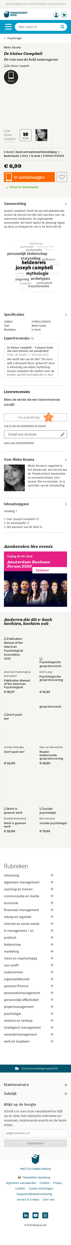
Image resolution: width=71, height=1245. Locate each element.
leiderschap (12, 944)
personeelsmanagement (22, 993)
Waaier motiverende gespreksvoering (51, 755)
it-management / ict (19, 931)
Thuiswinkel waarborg (35, 1177)
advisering (11, 875)
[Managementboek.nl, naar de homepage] (16, 17)
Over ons (48, 1199)
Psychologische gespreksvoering (51, 678)
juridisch (10, 938)
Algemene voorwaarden (21, 1183)
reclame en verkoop (18, 1021)
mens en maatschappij (20, 958)
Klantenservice (16, 1085)
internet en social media (21, 924)
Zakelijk (10, 1093)
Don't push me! (14, 752)
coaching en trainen (18, 889)
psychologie (12, 1014)
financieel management (21, 910)
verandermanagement (20, 1034)
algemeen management (21, 882)
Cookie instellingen (41, 1188)
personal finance (16, 986)
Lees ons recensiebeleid (19, 442)
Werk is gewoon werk (15, 825)
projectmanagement (19, 1007)
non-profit (11, 965)
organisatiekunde (17, 979)
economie (11, 903)
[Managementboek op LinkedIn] (26, 1215)
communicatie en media (21, 896)
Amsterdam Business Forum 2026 (28, 564)
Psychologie (14, 38)
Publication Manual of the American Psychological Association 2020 (17, 684)
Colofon (45, 1183)
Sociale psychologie (53, 823)
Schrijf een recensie (22, 434)
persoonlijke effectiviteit (21, 1000)
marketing (11, 951)
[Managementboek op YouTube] (35, 1215)
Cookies (20, 1188)
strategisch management (22, 1027)
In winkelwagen (29, 177)
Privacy (57, 1183)
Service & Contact (28, 1199)
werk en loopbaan (17, 1041)
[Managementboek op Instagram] (45, 1215)
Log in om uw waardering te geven (25, 425)
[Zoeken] (62, 27)
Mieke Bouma (12, 47)
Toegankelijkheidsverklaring (34, 1194)
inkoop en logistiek (17, 917)
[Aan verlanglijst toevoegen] (62, 177)
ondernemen (13, 972)
